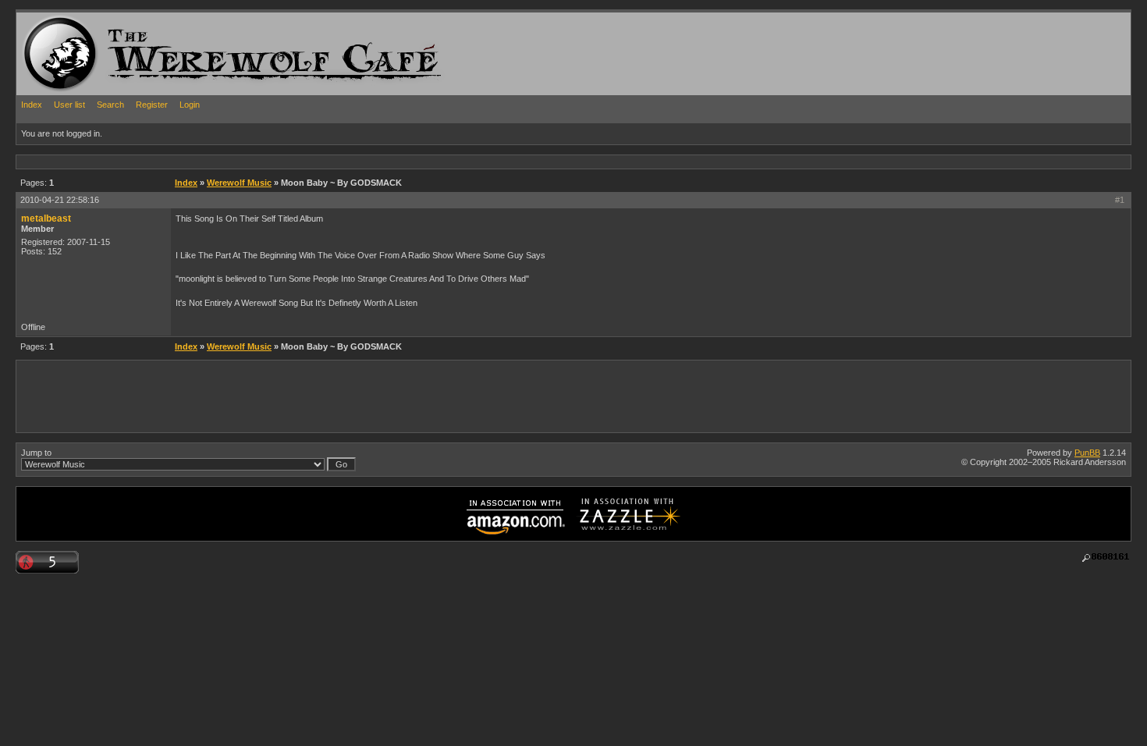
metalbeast (46, 218)
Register (152, 104)
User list (69, 104)
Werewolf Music (239, 182)
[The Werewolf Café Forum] (60, 53)
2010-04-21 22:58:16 (59, 199)
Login (189, 104)
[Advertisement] (300, 161)
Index (31, 104)
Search (110, 104)
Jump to (36, 452)
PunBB (1087, 452)
